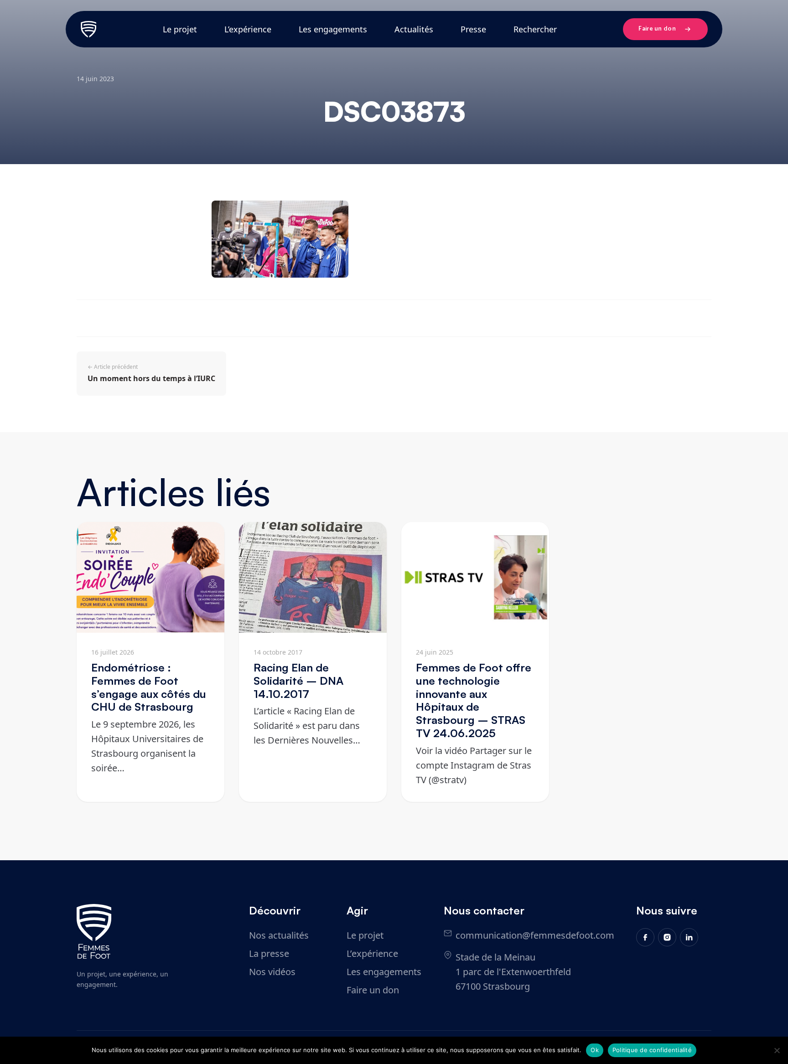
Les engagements (333, 29)
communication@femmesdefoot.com (535, 935)
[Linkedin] (689, 937)
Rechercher (535, 29)
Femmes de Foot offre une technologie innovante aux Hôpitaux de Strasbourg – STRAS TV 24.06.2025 (473, 700)
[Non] (776, 1050)
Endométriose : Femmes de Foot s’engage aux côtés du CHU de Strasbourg (148, 687)
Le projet (180, 29)
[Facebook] (645, 937)
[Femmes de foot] (94, 931)
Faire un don (657, 29)
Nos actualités (279, 935)
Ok (595, 1050)
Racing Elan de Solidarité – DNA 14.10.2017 (298, 681)
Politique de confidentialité (652, 1050)
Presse (473, 29)
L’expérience (247, 29)
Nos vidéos (272, 972)
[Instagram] (667, 937)
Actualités (413, 29)
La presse (269, 953)
